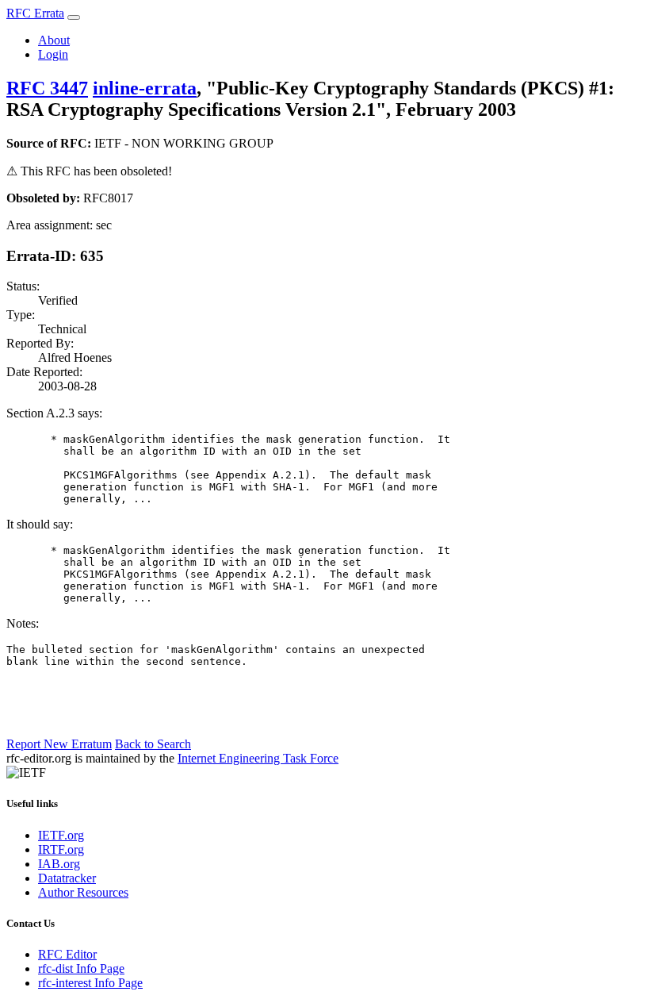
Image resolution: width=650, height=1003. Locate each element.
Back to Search (153, 744)
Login (53, 54)
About (54, 40)
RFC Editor (67, 954)
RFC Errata (35, 13)
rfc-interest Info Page (90, 983)
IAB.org (59, 863)
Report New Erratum (59, 744)
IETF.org (61, 835)
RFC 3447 (47, 88)
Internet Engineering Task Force (258, 758)
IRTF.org (61, 849)
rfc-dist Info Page (81, 968)
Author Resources (83, 892)
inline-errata (145, 88)
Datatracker (67, 878)
